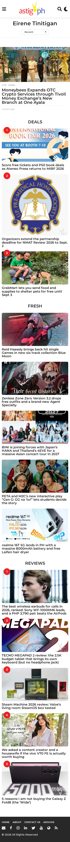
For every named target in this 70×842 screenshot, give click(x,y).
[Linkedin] (25, 828)
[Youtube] (41, 828)
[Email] (3, 828)
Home (6, 822)
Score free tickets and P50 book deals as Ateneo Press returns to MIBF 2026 (33, 166)
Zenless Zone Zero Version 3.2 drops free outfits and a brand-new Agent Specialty (31, 401)
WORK (11, 85)
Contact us (32, 822)
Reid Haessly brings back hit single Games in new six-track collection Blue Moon (34, 352)
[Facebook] (11, 828)
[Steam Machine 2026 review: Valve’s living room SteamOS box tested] (35, 684)
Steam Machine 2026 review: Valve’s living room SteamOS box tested (31, 706)
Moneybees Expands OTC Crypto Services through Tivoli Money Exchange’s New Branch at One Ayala (34, 96)
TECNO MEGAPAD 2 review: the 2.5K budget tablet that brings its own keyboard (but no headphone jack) (31, 658)
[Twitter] (33, 828)
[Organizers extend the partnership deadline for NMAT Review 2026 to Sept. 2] (35, 205)
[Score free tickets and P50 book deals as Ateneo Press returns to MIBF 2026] (35, 145)
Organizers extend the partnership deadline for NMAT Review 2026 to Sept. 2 (35, 242)
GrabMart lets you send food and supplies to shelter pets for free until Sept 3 (32, 291)
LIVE (4, 85)
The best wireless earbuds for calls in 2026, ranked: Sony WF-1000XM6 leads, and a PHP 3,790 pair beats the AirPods (34, 609)
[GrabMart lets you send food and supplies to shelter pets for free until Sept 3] (35, 267)
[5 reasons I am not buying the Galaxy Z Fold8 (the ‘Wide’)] (35, 778)
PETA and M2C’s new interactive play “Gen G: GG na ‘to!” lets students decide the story (34, 499)
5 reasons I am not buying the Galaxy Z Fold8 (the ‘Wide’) (34, 800)
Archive (48, 822)
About (17, 822)
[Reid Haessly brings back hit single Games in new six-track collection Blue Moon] (35, 329)
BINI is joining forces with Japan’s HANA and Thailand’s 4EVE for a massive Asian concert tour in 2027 (30, 450)
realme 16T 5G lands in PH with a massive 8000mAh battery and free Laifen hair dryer (31, 548)
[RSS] (56, 828)
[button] (4, 9)
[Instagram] (18, 828)
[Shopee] (48, 828)
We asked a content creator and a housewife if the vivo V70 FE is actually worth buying (34, 753)
